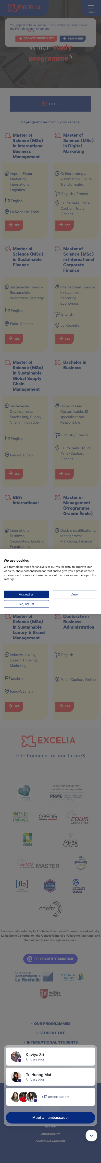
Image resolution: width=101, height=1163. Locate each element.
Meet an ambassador (50, 1117)
